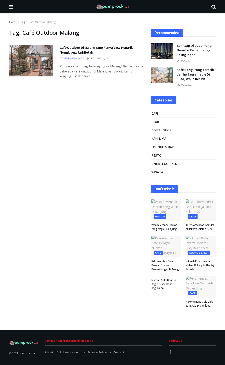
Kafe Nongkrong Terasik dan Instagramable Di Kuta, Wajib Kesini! (195, 74)
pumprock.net (27, 353)
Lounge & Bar (162, 147)
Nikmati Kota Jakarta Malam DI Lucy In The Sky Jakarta (200, 265)
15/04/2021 (185, 60)
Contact (118, 352)
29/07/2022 (185, 84)
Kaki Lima (158, 138)
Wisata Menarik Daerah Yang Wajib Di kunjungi (164, 227)
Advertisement (70, 352)
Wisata (157, 172)
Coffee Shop (161, 130)
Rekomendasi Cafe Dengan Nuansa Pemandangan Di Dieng (165, 265)
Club (155, 122)
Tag (22, 22)
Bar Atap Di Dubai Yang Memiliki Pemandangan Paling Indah (194, 50)
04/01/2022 (95, 58)
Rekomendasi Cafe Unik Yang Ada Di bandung (199, 303)
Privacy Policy (97, 352)
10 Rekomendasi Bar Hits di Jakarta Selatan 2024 (200, 227)
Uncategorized (164, 164)
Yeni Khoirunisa (74, 58)
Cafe (155, 113)
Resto (156, 155)
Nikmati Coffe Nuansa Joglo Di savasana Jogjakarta (163, 284)
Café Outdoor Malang (42, 22)
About (49, 352)
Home (13, 22)
